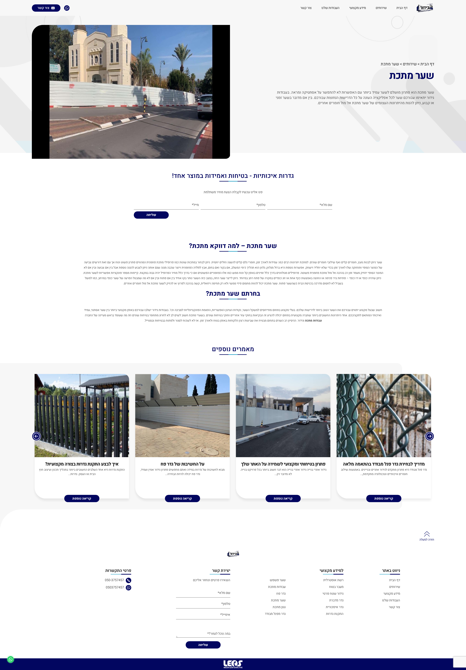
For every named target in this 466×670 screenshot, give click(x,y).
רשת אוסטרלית (333, 580)
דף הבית (401, 7)
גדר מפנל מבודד (275, 613)
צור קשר (306, 7)
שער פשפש (278, 580)
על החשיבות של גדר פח (182, 464)
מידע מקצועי (357, 7)
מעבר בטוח (336, 586)
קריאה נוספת (383, 498)
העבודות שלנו (330, 7)
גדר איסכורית (334, 607)
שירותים (381, 7)
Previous (429, 436)
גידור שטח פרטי (333, 593)
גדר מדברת (336, 600)
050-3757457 (114, 580)
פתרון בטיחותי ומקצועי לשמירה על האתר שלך (283, 464)
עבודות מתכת (277, 586)
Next (36, 436)
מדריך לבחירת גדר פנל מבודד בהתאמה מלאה (384, 464)
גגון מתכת (279, 607)
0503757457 (115, 587)
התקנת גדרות (334, 613)
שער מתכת (278, 600)
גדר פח (281, 593)
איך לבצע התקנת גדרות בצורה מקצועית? (82, 464)
